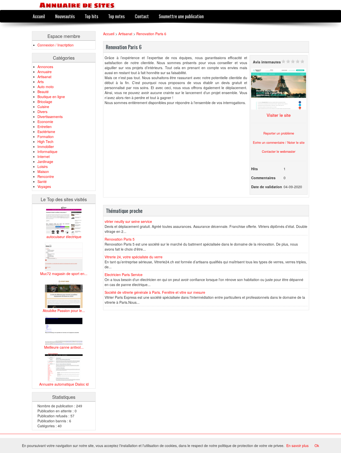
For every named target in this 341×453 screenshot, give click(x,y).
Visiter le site (279, 115)
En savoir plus (297, 445)
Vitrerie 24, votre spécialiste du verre (134, 256)
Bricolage (44, 101)
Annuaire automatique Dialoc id (64, 384)
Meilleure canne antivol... (64, 347)
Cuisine (43, 106)
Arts (40, 81)
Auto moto (45, 86)
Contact (142, 16)
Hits (254, 168)
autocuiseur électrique (63, 236)
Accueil (39, 16)
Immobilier (45, 146)
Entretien (44, 126)
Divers (42, 111)
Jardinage (45, 161)
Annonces (45, 66)
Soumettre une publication (181, 16)
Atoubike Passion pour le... (64, 310)
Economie (45, 121)
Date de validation (266, 186)
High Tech (45, 141)
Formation (45, 136)
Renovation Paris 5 (120, 239)
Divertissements (50, 116)
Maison (43, 171)
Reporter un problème (278, 133)
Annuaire (44, 71)
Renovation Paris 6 (151, 33)
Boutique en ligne (51, 96)
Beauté (43, 91)
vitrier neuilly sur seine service (128, 221)
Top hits (91, 16)
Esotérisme (46, 131)
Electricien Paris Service (124, 274)
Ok (317, 445)
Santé (42, 181)
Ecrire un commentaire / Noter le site (279, 142)
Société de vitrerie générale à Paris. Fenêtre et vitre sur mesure (155, 292)
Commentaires (263, 177)
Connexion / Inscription (55, 44)
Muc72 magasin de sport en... (63, 273)
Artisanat (44, 76)
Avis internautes (267, 61)
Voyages (44, 186)
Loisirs (42, 166)
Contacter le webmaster (278, 151)
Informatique (47, 151)
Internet (43, 156)
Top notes (116, 16)
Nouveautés (65, 16)
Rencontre (45, 176)
